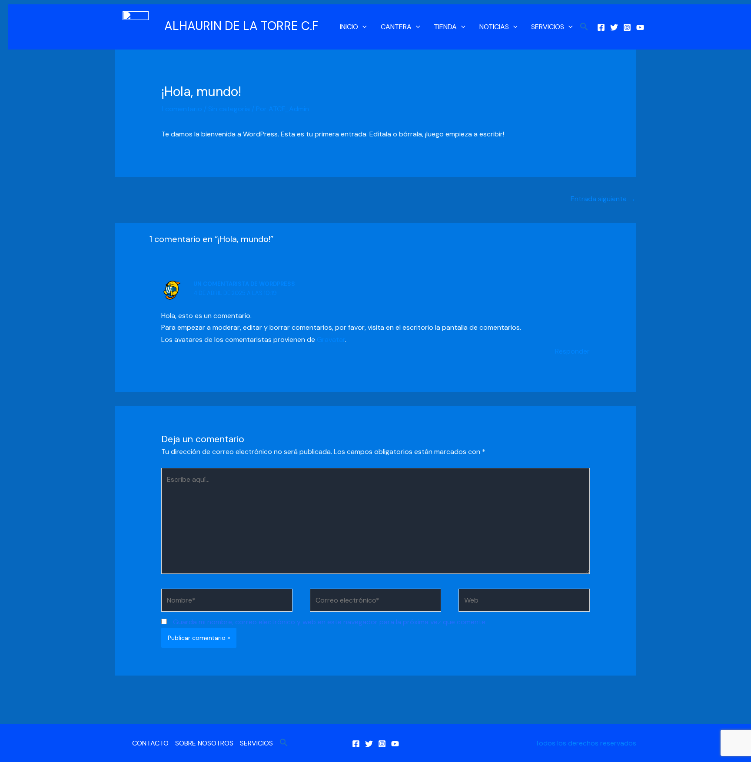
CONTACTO (150, 743)
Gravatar (331, 339)
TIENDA (445, 26)
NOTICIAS (494, 26)
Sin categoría (229, 108)
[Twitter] (614, 27)
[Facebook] (601, 27)
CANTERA (396, 26)
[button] (362, 27)
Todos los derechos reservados (585, 743)
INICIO (349, 26)
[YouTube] (395, 744)
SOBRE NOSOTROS (204, 743)
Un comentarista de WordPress (244, 284)
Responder (572, 351)
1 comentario (181, 108)
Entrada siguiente (603, 198)
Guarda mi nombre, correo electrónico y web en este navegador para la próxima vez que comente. (330, 621)
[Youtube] (640, 27)
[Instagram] (627, 27)
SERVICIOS (547, 26)
